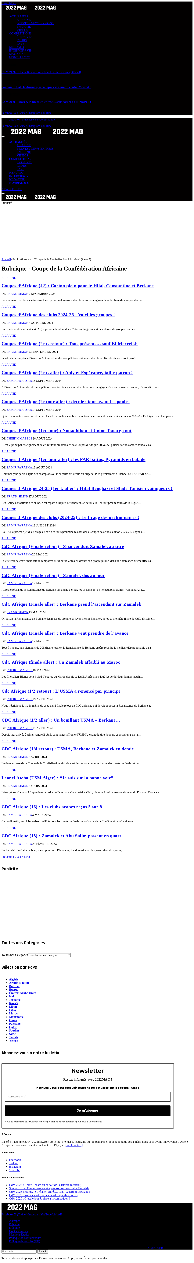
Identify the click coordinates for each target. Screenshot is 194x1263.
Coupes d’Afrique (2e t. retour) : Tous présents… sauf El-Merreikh (70, 343)
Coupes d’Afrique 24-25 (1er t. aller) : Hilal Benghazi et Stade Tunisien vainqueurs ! (87, 488)
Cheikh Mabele (20, 438)
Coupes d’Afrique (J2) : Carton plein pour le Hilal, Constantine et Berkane (78, 285)
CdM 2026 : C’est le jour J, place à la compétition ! (39, 1198)
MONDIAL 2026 (19, 57)
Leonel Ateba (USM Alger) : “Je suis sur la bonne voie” (57, 777)
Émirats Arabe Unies (22, 993)
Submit (43, 1251)
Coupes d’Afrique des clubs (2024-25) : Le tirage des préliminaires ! (70, 517)
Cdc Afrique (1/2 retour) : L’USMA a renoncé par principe (61, 691)
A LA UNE (24, 19)
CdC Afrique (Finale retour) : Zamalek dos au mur (53, 575)
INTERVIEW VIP (20, 50)
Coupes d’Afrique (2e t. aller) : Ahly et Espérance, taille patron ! (67, 372)
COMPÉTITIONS (20, 33)
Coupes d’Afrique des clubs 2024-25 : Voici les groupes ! (58, 314)
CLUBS (22, 40)
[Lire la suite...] (73, 1145)
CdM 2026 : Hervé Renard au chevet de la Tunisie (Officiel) (41, 72)
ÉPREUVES (24, 36)
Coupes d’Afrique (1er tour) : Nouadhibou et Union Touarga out (66, 430)
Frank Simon (18, 293)
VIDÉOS (22, 30)
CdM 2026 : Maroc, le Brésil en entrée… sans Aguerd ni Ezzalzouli (46, 101)
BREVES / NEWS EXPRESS (35, 23)
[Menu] (3, 136)
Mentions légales (19, 1234)
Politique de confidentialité (25, 1238)
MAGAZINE (17, 54)
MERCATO (16, 47)
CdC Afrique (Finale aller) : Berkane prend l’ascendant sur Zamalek (71, 604)
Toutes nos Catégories (15, 954)
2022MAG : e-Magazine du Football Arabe (32, 119)
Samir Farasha (19, 380)
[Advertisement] (97, 231)
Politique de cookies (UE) (24, 1241)
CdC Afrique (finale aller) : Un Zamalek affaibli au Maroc (61, 662)
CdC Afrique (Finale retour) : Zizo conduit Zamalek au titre (63, 546)
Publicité (14, 1224)
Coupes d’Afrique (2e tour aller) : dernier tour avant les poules (66, 401)
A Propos (14, 1220)
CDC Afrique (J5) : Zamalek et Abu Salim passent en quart (61, 835)
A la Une (9, 277)
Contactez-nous (18, 1231)
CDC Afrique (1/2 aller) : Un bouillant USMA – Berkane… (61, 720)
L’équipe (14, 1227)
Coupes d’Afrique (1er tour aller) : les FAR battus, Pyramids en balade (74, 459)
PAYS (20, 43)
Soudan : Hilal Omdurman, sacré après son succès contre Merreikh (46, 87)
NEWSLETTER (12, 189)
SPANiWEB (155, 1247)
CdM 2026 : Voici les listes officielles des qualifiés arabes (43, 1195)
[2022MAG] (47, 135)
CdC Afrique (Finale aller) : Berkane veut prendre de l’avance (65, 633)
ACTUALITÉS (18, 16)
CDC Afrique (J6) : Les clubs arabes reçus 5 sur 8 (52, 806)
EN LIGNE (24, 26)
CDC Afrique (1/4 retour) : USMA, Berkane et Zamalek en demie (68, 748)
